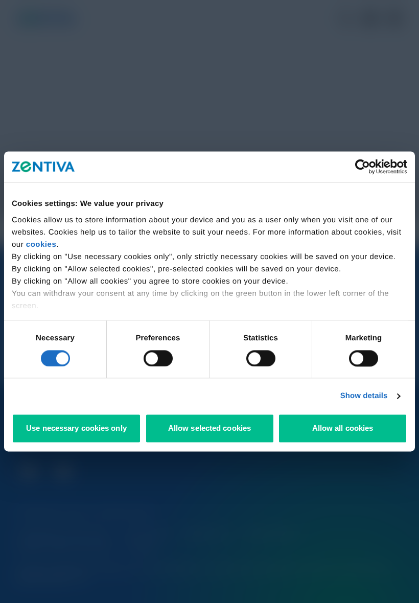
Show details (364, 395)
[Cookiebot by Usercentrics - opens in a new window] (362, 166)
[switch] (158, 358)
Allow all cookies (343, 428)
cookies (41, 244)
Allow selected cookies (209, 428)
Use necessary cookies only (76, 428)
